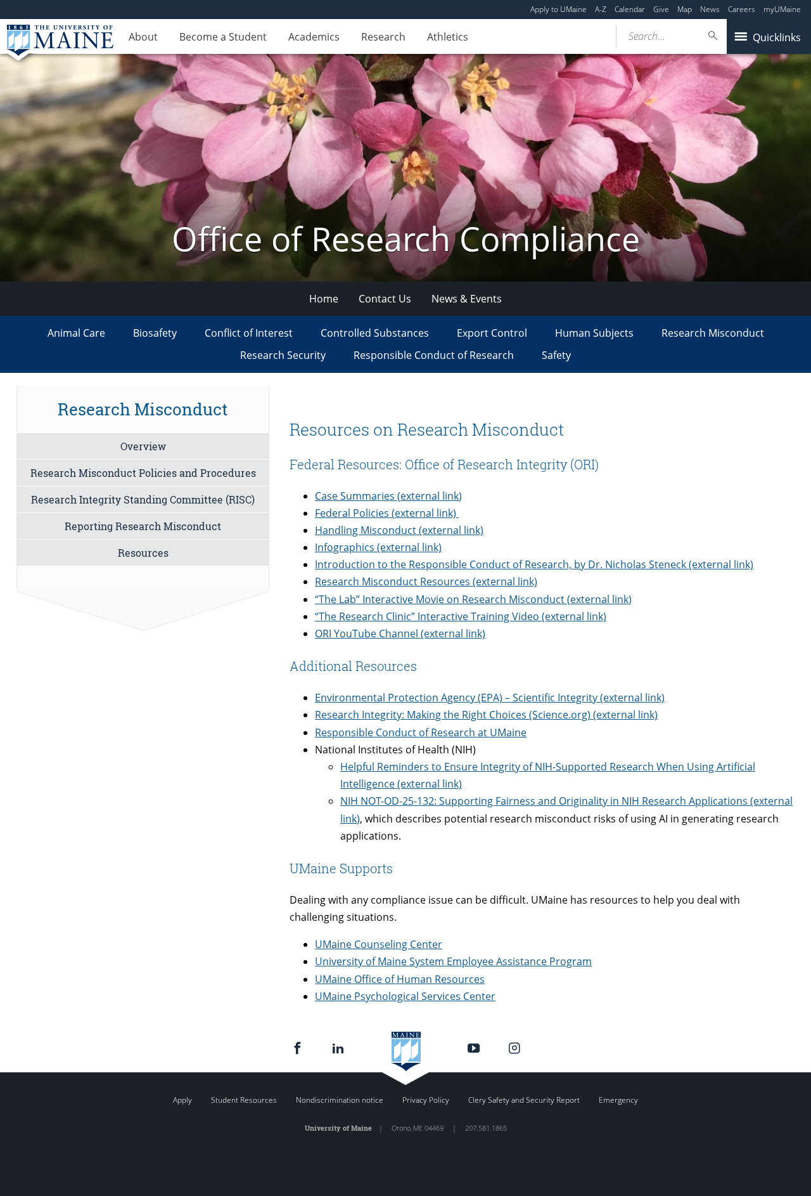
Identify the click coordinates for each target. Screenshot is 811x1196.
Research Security (283, 355)
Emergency (618, 1100)
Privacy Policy (425, 1100)
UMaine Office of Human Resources (400, 979)
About (143, 37)
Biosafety (155, 333)
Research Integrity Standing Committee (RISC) (143, 499)
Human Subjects (594, 333)
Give (661, 9)
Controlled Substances (375, 333)
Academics (314, 37)
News (710, 9)
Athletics (447, 37)
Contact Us (385, 299)
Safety (556, 355)
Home (323, 299)
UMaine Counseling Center (378, 944)
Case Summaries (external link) (388, 496)
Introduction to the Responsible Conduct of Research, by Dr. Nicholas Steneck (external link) (534, 564)
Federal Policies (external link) (387, 513)
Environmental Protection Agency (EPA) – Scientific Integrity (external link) (490, 698)
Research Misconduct (712, 333)
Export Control (492, 333)
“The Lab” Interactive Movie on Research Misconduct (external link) (473, 599)
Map (684, 9)
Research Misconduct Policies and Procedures (143, 472)
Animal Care (76, 333)
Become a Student (223, 37)
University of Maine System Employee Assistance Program (453, 961)
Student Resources (244, 1100)
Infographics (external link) (378, 547)
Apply (182, 1100)
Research (383, 37)
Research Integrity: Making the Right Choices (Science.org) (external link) (486, 715)
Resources (143, 552)
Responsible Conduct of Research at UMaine (421, 732)
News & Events (466, 299)
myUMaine (782, 9)
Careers (741, 9)
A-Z (600, 9)
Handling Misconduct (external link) (399, 530)
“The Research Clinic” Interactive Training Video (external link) (460, 616)
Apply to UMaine (558, 9)
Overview (143, 446)
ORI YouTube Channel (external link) (400, 633)
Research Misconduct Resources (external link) (426, 581)
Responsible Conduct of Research (434, 355)
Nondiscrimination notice (339, 1100)
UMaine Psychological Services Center (405, 996)
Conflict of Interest (249, 333)
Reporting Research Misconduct (143, 526)
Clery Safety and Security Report (524, 1100)
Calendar (630, 9)
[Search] (713, 35)
